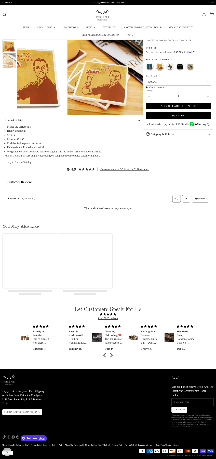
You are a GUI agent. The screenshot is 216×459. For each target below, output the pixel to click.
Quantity (149, 91)
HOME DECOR (69, 27)
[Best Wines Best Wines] (190, 67)
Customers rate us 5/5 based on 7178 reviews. (124, 169)
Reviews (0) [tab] (14, 198)
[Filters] (186, 198)
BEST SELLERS (109, 27)
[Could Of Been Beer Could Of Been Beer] (160, 67)
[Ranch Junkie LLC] (102, 14)
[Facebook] (13, 438)
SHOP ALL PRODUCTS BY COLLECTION (100, 35)
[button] (178, 106)
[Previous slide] (21, 77)
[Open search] (176, 198)
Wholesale (106, 445)
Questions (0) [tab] (28, 198)
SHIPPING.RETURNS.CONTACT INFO (22, 412)
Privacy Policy (118, 445)
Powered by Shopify (175, 455)
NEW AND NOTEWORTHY (181, 27)
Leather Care (96, 445)
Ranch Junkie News (82, 445)
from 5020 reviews (108, 318)
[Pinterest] (17, 438)
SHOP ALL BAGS (44, 27)
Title (151, 76)
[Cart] (210, 15)
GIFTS (89, 27)
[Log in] (203, 15)
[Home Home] (170, 67)
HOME (26, 27)
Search (176, 445)
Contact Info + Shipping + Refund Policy (47, 445)
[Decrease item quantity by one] (149, 96)
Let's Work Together (164, 445)
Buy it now (178, 115)
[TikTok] (4, 438)
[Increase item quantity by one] (208, 96)
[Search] (4, 15)
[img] (108, 314)
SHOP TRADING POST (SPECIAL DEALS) (142, 27)
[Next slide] (138, 77)
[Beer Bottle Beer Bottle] (150, 67)
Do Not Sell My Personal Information (140, 445)
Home (148, 40)
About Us (69, 445)
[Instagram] (8, 438)
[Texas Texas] (180, 67)
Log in (211, 3)
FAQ (129, 35)
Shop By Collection (16, 445)
